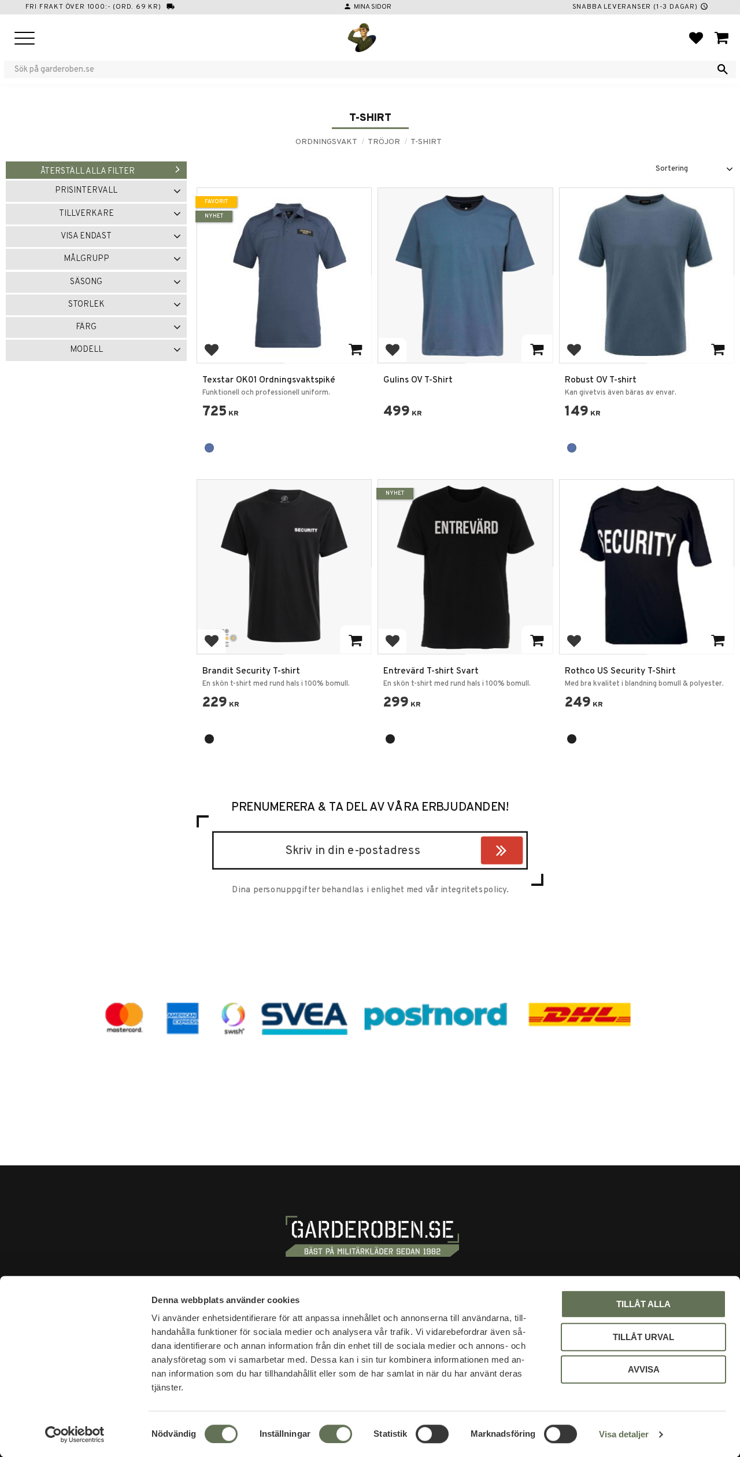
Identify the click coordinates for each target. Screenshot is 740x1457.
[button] (24, 39)
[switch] (335, 1434)
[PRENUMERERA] (520, 852)
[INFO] (355, 348)
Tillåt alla (643, 1304)
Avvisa (644, 1369)
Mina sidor (372, 7)
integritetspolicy (473, 890)
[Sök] (722, 69)
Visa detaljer (624, 1434)
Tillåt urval (643, 1337)
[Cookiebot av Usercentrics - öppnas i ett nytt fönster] (74, 1434)
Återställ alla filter (87, 171)
